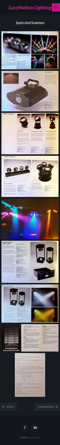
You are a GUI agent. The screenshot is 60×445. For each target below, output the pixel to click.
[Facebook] (25, 428)
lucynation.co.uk (33, 437)
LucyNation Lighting (30, 7)
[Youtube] (35, 428)
